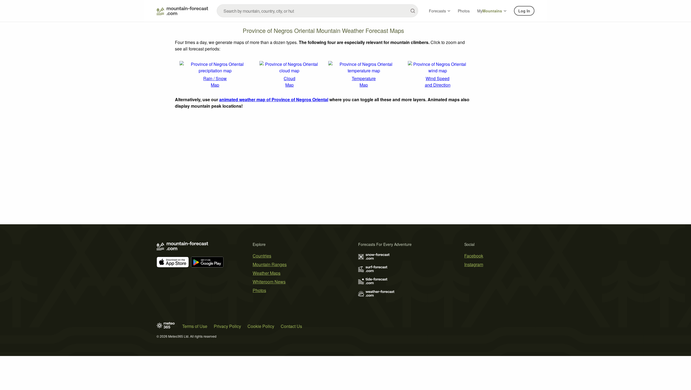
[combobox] (317, 10)
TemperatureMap (364, 81)
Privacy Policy (227, 326)
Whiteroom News (269, 282)
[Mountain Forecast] (182, 10)
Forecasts (437, 10)
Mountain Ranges (270, 264)
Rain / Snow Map (215, 81)
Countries (262, 256)
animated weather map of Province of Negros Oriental (273, 99)
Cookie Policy (261, 326)
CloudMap (289, 81)
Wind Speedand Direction (437, 81)
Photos (464, 10)
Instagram (473, 264)
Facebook (473, 256)
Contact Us (291, 326)
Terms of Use (194, 326)
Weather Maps (266, 273)
